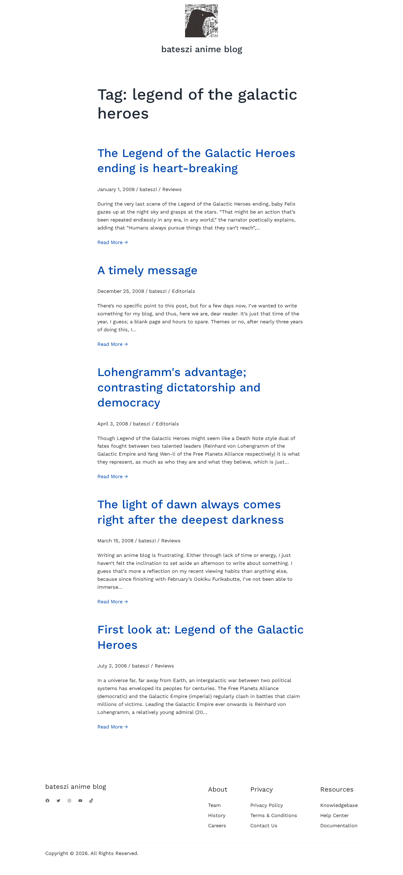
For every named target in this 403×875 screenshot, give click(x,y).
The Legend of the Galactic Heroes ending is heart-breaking (196, 160)
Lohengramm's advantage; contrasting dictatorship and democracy (179, 387)
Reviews (172, 189)
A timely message (147, 270)
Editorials (183, 291)
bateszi (148, 189)
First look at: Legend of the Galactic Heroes (200, 636)
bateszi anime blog (201, 49)
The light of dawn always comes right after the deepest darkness (190, 511)
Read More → (112, 242)
